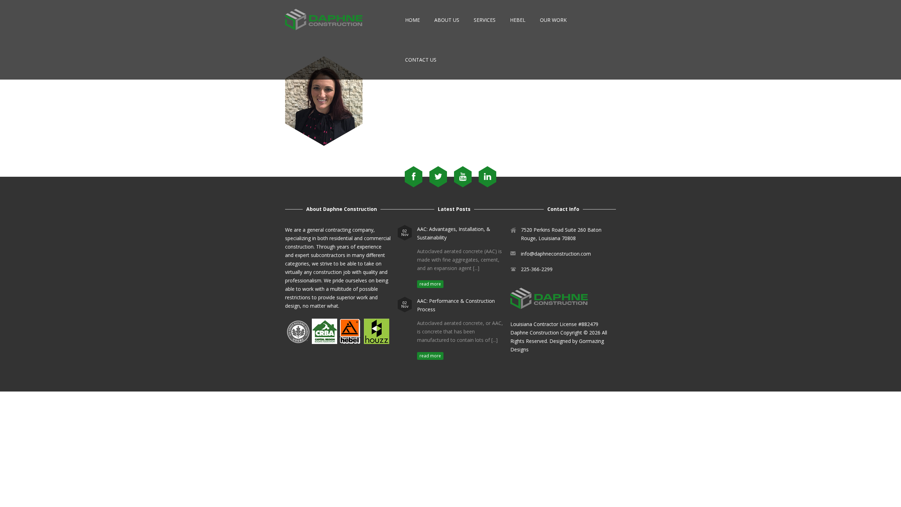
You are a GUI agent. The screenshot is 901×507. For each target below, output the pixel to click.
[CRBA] (324, 342)
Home (412, 20)
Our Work (553, 20)
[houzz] (376, 342)
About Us (446, 20)
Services (485, 20)
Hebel (517, 20)
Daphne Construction (534, 332)
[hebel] (350, 342)
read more (430, 284)
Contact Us (420, 59)
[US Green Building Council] (297, 342)
